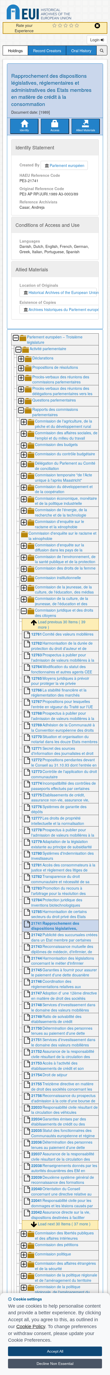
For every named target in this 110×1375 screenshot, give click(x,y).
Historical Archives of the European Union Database (54, 13)
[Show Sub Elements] (21, 359)
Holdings (15, 50)
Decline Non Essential (55, 1363)
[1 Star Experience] (55, 26)
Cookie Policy (30, 1326)
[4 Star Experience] (72, 26)
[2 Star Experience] (61, 26)
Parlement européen (67, 165)
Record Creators (47, 50)
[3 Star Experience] (66, 26)
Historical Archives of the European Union (63, 292)
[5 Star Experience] (77, 26)
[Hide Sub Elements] (15, 338)
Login (95, 39)
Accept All (55, 1351)
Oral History (81, 50)
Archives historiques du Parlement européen (65, 309)
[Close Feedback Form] (97, 26)
